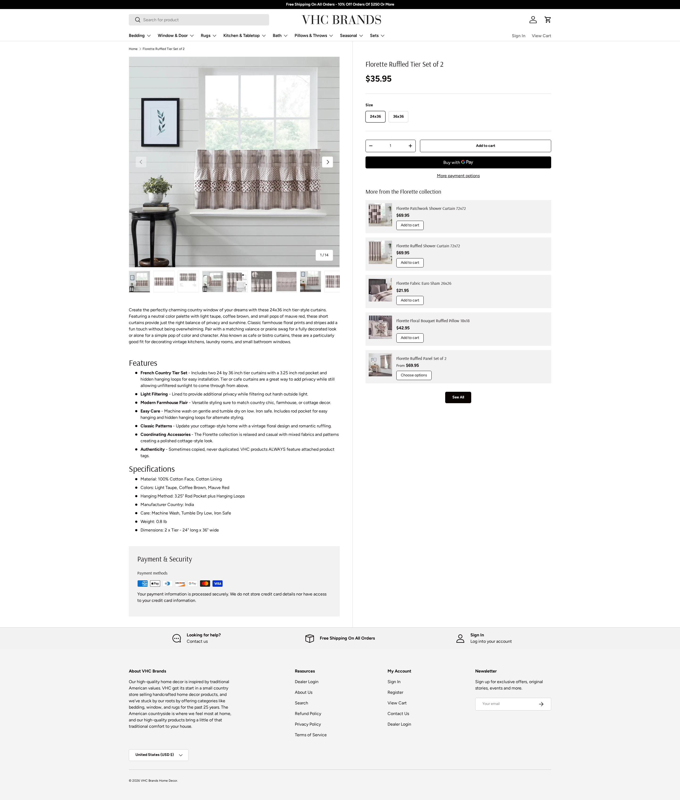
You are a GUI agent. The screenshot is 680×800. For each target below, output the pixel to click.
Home (133, 49)
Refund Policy (308, 713)
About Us (303, 692)
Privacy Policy (308, 724)
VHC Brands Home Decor (159, 780)
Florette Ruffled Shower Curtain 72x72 (428, 245)
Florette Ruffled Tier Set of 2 (164, 49)
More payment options (458, 175)
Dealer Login (306, 681)
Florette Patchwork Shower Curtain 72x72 (431, 208)
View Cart (541, 35)
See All (458, 397)
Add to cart (485, 145)
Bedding (137, 35)
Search (301, 702)
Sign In (518, 35)
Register (395, 692)
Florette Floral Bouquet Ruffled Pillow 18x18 (433, 320)
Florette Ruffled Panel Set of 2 (421, 358)
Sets (374, 35)
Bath (277, 35)
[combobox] (199, 19)
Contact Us (398, 713)
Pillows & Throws (311, 35)
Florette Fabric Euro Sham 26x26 (423, 283)
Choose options (414, 375)
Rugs (205, 35)
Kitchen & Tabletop (241, 35)
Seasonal (348, 35)
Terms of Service (311, 734)
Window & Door (173, 35)
